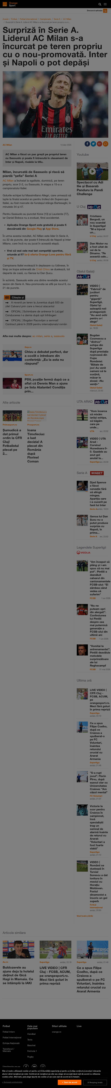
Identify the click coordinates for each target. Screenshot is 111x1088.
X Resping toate (95, 1082)
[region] (55, 1077)
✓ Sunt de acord (69, 1082)
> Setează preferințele (12, 1082)
